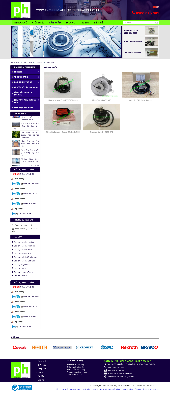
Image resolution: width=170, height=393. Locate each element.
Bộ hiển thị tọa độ (23, 82)
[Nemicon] (29, 347)
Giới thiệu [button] (38, 22)
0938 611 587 (25, 213)
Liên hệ (41, 380)
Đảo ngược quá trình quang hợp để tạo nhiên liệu (30, 123)
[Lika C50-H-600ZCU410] (102, 85)
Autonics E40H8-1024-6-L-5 (140, 100)
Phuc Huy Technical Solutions (122, 385)
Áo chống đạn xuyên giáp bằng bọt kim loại (30, 141)
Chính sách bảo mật (75, 367)
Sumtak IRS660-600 (132, 52)
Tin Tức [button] (84, 22)
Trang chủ (42, 361)
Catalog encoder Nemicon (24, 246)
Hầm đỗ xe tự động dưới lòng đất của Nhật (30, 132)
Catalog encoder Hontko (23, 242)
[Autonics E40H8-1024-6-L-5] (141, 85)
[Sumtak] (51, 347)
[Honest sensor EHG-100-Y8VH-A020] (63, 85)
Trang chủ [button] (20, 22)
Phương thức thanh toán (77, 372)
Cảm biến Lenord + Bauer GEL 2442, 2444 (63, 132)
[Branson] (141, 347)
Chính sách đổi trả (74, 374)
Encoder (18, 72)
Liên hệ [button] (98, 22)
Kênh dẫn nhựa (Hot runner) (24, 93)
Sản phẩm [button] (55, 22)
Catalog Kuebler (20, 276)
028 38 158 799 (31, 183)
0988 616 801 (27, 173)
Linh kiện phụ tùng (23, 107)
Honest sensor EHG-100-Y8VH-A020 (63, 100)
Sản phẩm (42, 368)
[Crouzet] (74, 347)
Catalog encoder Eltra (22, 249)
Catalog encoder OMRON (24, 261)
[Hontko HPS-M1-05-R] (151, 41)
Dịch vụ (41, 372)
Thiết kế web (141, 385)
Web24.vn (154, 385)
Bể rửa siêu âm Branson (26, 87)
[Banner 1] (66, 41)
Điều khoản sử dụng (75, 364)
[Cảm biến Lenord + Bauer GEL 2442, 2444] (63, 117)
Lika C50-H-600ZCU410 (101, 100)
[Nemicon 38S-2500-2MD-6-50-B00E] (151, 30)
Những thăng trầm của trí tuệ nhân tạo (30, 148)
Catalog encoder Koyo (22, 253)
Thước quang (21, 77)
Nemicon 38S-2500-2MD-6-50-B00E (132, 31)
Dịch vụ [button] (70, 22)
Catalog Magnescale (21, 264)
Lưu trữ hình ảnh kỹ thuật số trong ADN (30, 155)
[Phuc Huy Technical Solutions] (21, 10)
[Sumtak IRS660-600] (151, 52)
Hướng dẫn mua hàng (76, 369)
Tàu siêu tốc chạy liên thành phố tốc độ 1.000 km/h (25, 163)
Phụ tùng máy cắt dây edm (25, 101)
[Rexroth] (118, 347)
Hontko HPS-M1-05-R (133, 41)
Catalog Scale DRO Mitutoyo (25, 257)
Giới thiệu (42, 365)
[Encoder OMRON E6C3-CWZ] (102, 117)
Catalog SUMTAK (20, 268)
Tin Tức (41, 376)
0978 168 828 (30, 193)
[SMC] (96, 347)
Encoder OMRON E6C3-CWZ (101, 132)
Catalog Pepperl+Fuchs (23, 272)
